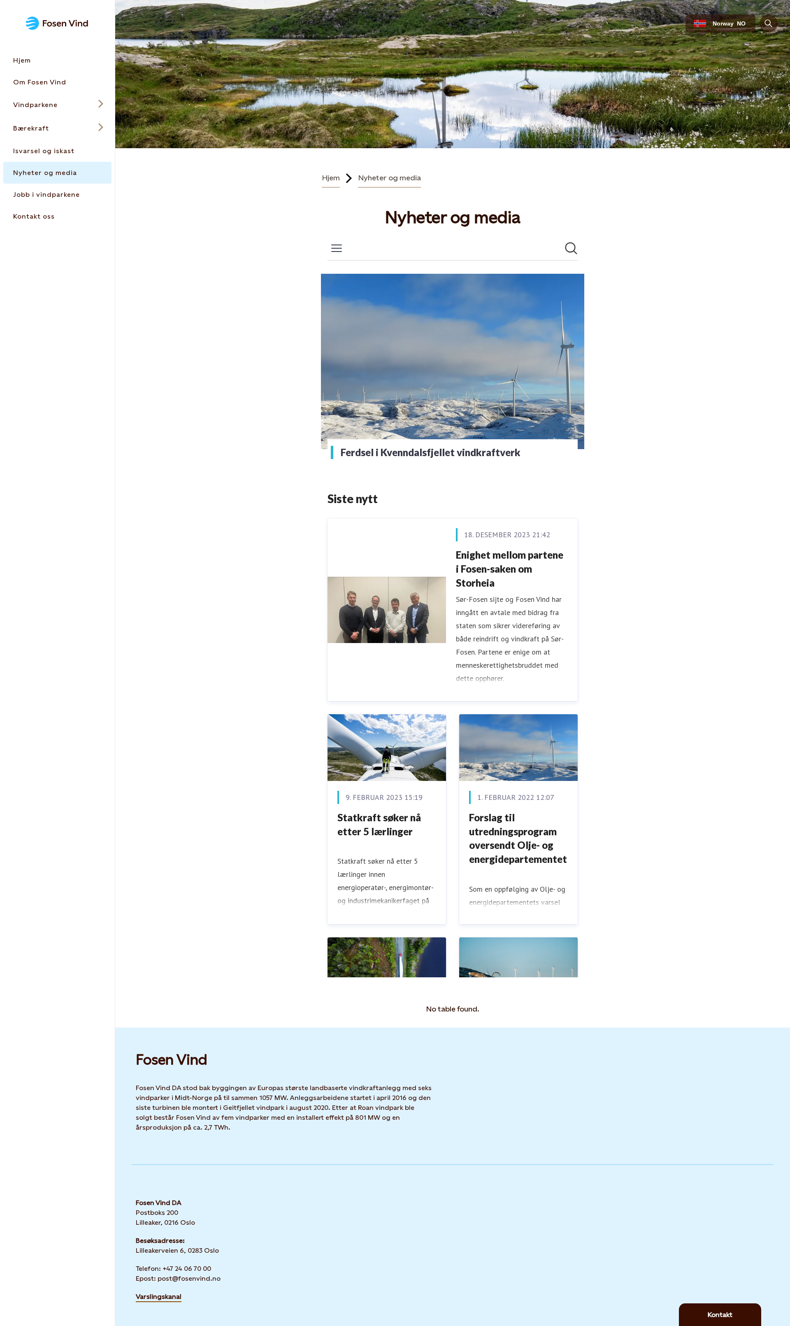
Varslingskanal (158, 1296)
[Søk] (769, 23)
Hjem (331, 177)
